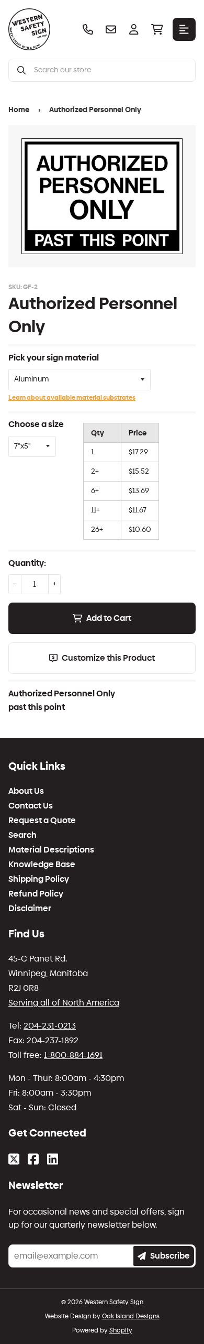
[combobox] (110, 70)
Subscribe (170, 1255)
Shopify (120, 1330)
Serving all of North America (63, 1003)
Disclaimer (29, 908)
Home (18, 110)
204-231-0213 (50, 1026)
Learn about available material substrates (71, 398)
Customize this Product (108, 657)
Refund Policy (35, 894)
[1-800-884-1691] (87, 29)
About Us (26, 791)
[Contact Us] (110, 29)
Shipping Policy (38, 879)
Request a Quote (42, 820)
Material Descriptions (51, 850)
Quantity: (27, 563)
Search (22, 835)
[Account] (133, 29)
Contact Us (30, 806)
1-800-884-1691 (73, 1055)
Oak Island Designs (131, 1316)
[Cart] (156, 29)
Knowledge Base (41, 864)
